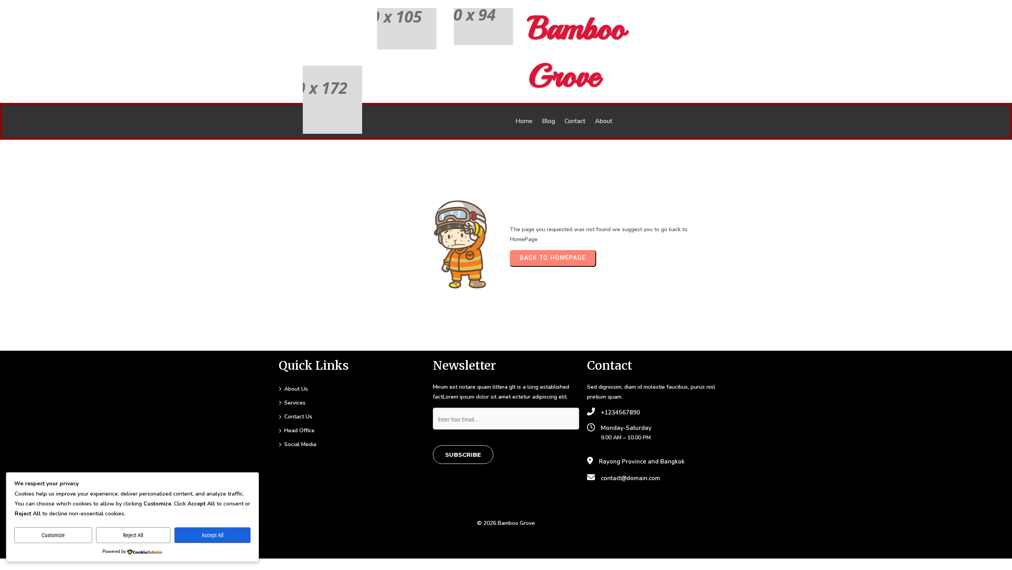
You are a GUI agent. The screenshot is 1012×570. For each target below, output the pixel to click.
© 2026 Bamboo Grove (506, 523)
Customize (53, 535)
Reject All (133, 535)
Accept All (212, 535)
